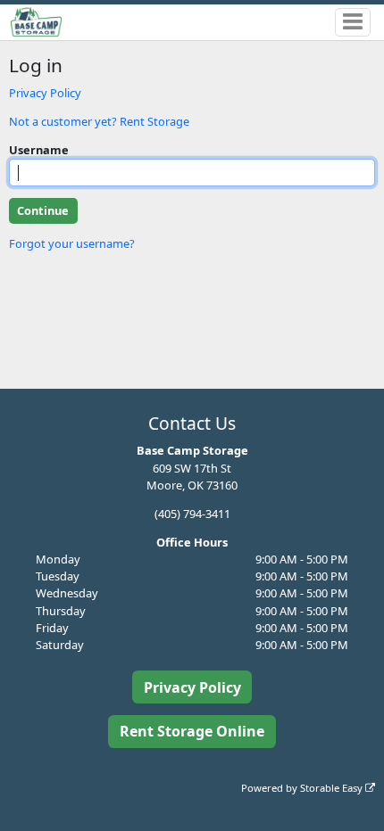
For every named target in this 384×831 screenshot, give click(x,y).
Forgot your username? (72, 243)
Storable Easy (332, 787)
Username (39, 150)
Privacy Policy (45, 93)
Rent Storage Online (192, 731)
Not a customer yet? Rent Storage (99, 121)
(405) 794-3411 (192, 514)
